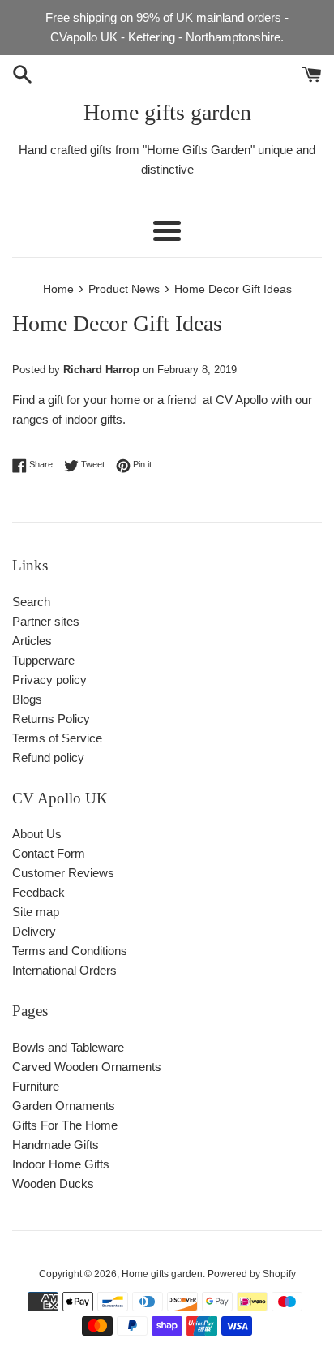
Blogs (27, 699)
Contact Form (48, 853)
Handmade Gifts (55, 1144)
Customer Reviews (63, 873)
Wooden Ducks (53, 1183)
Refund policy (48, 757)
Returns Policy (51, 718)
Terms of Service (57, 738)
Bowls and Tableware (68, 1047)
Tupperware (43, 660)
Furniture (35, 1086)
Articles (32, 641)
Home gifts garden (167, 112)
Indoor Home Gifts (60, 1164)
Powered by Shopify (252, 1274)
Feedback (38, 892)
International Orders (64, 970)
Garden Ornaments (63, 1106)
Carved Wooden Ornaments (86, 1067)
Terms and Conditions (69, 951)
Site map (35, 912)
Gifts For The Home (65, 1125)
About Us (37, 834)
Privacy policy (49, 679)
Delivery (34, 931)
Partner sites (45, 621)
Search (31, 602)
